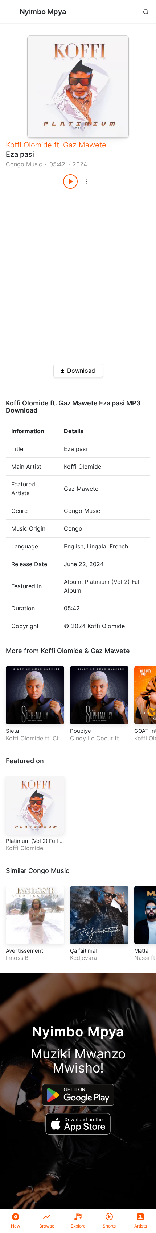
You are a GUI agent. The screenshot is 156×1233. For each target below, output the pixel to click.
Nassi (141, 957)
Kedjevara (83, 957)
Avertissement (24, 950)
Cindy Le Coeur (34, 742)
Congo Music (24, 164)
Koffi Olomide (29, 145)
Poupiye (80, 730)
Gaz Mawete (84, 145)
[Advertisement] (78, 274)
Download (81, 370)
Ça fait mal (83, 950)
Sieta (12, 730)
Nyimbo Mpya (43, 11)
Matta (141, 950)
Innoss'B (17, 957)
